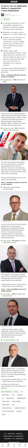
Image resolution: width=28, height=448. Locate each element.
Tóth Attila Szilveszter (9, 340)
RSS (13, 438)
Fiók (25, 446)
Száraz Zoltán (7, 240)
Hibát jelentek (11, 433)
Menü (2, 446)
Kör (20, 446)
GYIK (5, 433)
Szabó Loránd (7, 187)
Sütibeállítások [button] (20, 438)
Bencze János (7, 294)
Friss (14, 446)
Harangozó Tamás (8, 128)
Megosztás (6, 19)
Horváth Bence (7, 14)
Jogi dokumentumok (18, 436)
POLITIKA (6, 15)
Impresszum (19, 433)
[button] (6, 392)
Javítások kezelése (8, 436)
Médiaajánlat (7, 438)
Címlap (8, 446)
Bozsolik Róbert (7, 80)
